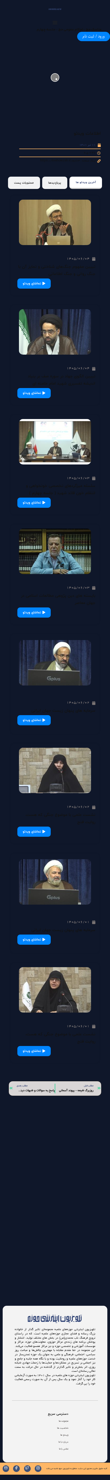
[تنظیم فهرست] (55, 22)
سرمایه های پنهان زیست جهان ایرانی (63, 711)
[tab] (85, 183)
